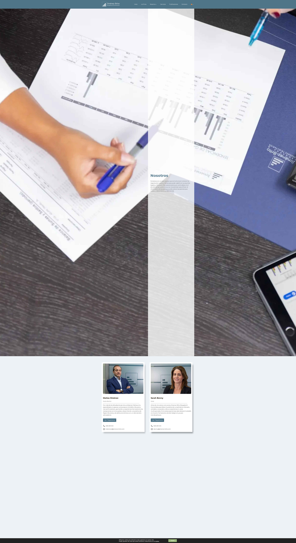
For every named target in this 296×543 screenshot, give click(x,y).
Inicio (135, 4)
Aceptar (173, 540)
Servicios (163, 4)
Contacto (184, 4)
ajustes (157, 541)
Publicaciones (173, 4)
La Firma (143, 4)
